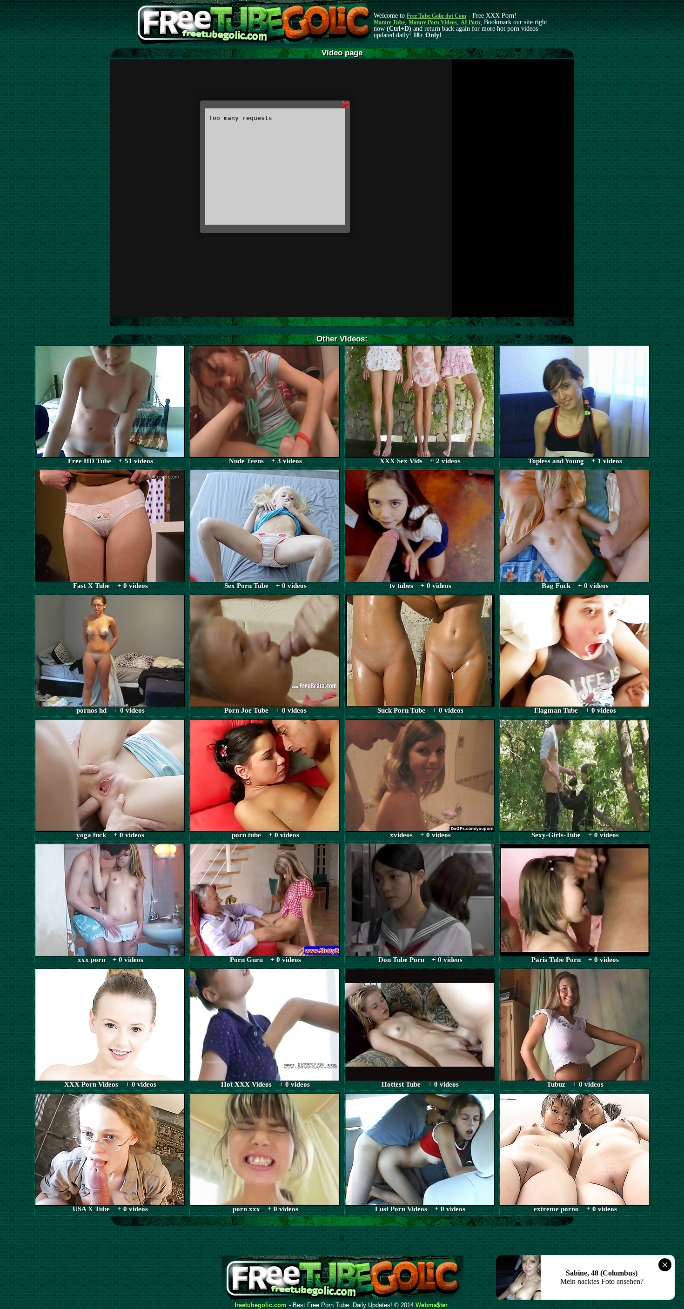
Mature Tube (389, 22)
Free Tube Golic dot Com (436, 16)
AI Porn (470, 22)
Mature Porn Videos (433, 22)
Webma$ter (432, 1305)
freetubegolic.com (261, 1305)
